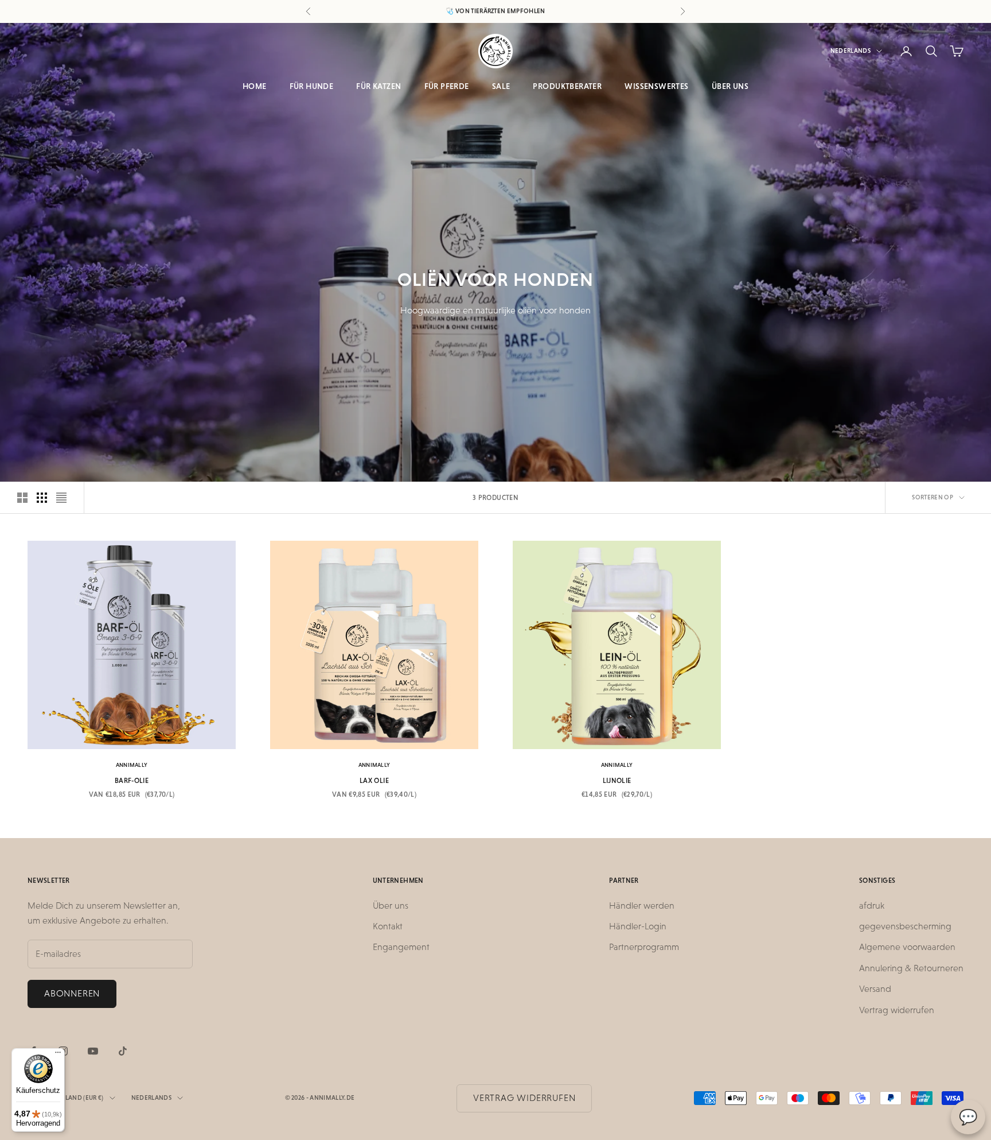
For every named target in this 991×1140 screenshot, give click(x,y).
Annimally (132, 765)
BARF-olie (132, 781)
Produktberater (567, 86)
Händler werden (641, 905)
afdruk (871, 905)
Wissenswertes (656, 86)
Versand (875, 988)
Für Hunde (312, 86)
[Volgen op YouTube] (93, 1051)
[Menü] (58, 1055)
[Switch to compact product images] (61, 497)
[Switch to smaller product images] (42, 497)
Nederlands (850, 51)
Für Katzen (378, 86)
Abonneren (72, 993)
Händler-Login (637, 926)
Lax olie (374, 781)
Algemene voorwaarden (907, 946)
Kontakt (388, 926)
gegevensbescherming (905, 926)
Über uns (730, 86)
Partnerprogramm (644, 946)
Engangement (401, 946)
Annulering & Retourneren (911, 968)
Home (255, 86)
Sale (501, 86)
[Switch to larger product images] (22, 497)
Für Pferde (446, 86)
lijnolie (617, 781)
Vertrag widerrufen (896, 1010)
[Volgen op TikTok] (122, 1051)
